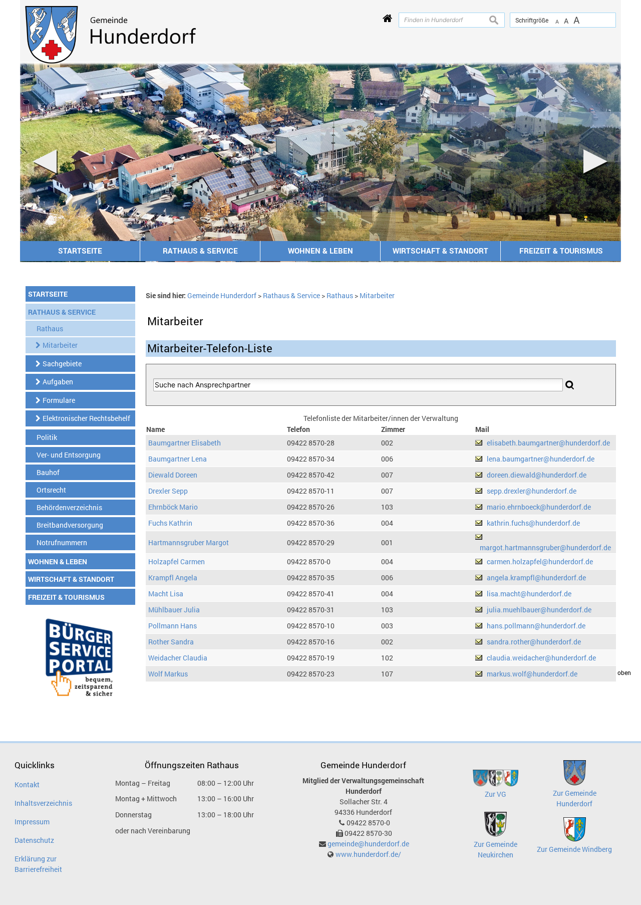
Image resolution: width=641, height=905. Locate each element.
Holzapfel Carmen (176, 561)
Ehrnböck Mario (173, 507)
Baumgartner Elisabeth (184, 442)
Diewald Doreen (172, 475)
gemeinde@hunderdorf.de (368, 843)
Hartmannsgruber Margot (188, 542)
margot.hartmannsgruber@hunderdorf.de (545, 547)
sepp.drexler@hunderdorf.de (531, 491)
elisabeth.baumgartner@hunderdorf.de (548, 442)
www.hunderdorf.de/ (368, 854)
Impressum (32, 821)
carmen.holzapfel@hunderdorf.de (540, 561)
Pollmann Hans (172, 625)
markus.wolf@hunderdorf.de (532, 673)
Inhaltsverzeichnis (43, 803)
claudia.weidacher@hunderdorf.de (541, 657)
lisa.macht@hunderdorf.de (529, 593)
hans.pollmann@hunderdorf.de (536, 625)
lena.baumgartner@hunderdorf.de (540, 459)
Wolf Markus (168, 673)
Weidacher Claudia (177, 657)
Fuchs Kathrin (170, 523)
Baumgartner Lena (177, 459)
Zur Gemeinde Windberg (574, 849)
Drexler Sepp (168, 491)
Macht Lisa (165, 593)
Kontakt (27, 784)
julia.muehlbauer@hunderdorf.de (539, 609)
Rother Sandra (171, 641)
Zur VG (495, 794)
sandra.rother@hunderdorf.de (534, 641)
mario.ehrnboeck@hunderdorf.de (539, 507)
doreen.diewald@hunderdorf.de (536, 475)
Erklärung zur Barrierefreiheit (38, 864)
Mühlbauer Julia (174, 609)
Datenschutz (34, 840)
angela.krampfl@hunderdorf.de (536, 577)
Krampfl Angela (172, 577)
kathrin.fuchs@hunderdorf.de (533, 523)
